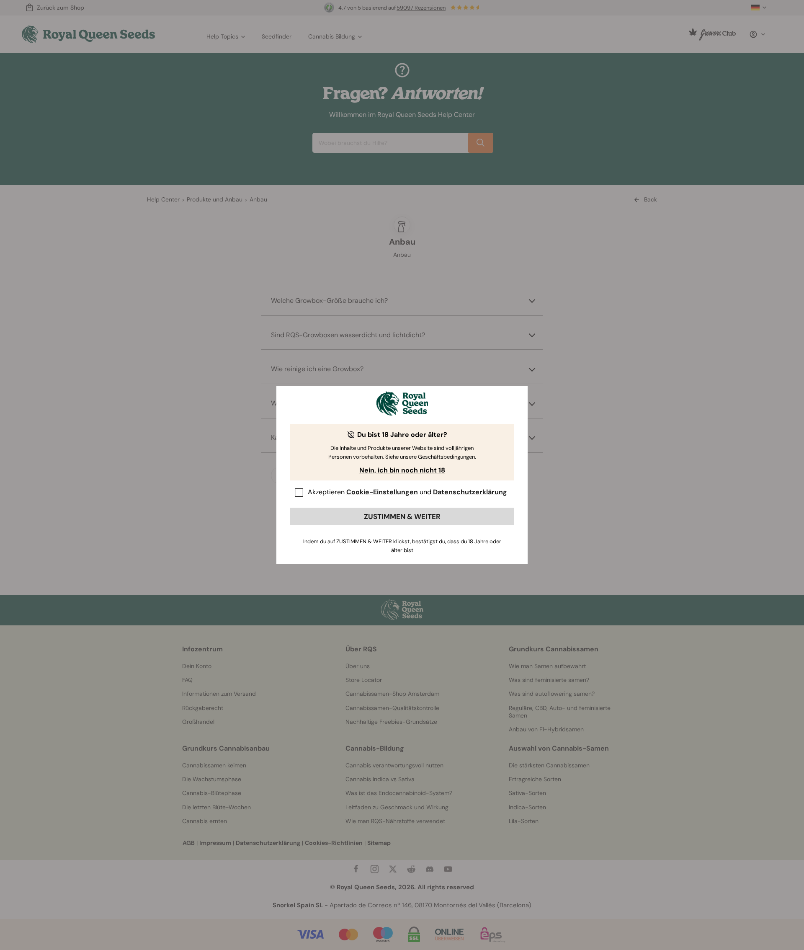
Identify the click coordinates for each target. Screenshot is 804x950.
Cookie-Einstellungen (382, 492)
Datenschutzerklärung (470, 492)
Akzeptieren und (407, 492)
